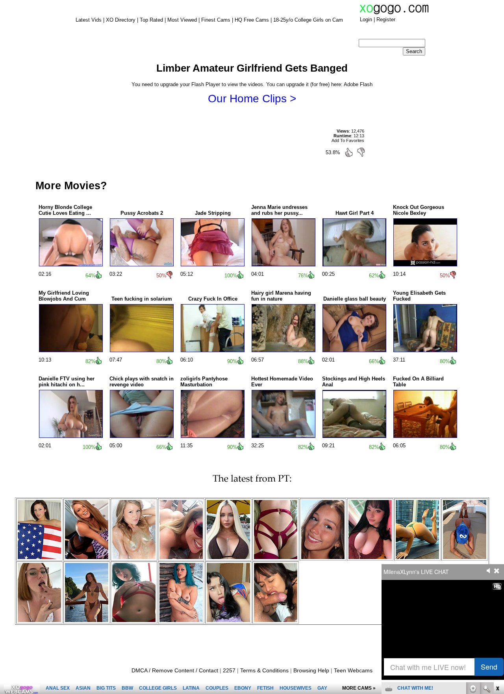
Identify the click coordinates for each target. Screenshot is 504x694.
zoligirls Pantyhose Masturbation (204, 382)
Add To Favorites (348, 140)
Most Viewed (182, 20)
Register (385, 19)
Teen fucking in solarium (141, 299)
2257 (229, 670)
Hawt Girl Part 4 (354, 213)
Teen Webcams (353, 670)
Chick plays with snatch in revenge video (141, 382)
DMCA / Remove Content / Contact (175, 670)
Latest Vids (89, 20)
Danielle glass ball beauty (354, 299)
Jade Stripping (213, 213)
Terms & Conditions (264, 670)
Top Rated (151, 20)
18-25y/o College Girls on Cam (308, 20)
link (497, 571)
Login (366, 19)
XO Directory (120, 20)
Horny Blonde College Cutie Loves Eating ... (65, 210)
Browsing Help (311, 670)
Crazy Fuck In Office (212, 299)
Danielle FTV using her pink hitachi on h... (66, 382)
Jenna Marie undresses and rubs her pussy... (279, 210)
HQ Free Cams (252, 20)
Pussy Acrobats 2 (141, 213)
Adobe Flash (358, 84)
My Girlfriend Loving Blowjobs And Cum (64, 296)
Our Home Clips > (252, 98)
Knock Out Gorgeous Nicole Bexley (418, 210)
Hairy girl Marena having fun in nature (281, 296)
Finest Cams (215, 20)
